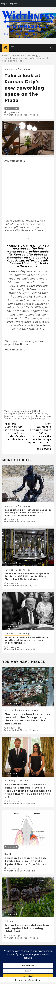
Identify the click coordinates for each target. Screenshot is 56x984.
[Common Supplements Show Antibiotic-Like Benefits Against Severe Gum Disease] (28, 830)
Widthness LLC (28, 26)
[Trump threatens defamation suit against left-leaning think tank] (28, 897)
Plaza (38, 416)
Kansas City (41, 414)
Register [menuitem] (14, 3)
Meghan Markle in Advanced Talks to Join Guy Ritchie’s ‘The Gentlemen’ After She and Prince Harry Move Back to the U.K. (27, 790)
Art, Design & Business (17, 781)
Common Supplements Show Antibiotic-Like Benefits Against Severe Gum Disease (26, 861)
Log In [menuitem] (4, 3)
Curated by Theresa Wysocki (23, 115)
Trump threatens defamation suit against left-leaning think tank (26, 928)
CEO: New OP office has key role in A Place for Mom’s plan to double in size (16, 431)
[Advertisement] (28, 190)
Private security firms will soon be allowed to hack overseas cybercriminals (26, 640)
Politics (8, 921)
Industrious (25, 414)
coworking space (22, 411)
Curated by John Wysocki (21, 522)
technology (38, 419)
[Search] (51, 48)
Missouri (10, 416)
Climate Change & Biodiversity (21, 710)
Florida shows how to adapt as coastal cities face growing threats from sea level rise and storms (27, 719)
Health (8, 854)
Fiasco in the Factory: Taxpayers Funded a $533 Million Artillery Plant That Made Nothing (27, 576)
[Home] (6, 48)
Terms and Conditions (28, 980)
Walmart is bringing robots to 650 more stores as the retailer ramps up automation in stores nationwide (40, 436)
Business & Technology (17, 69)
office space (25, 416)
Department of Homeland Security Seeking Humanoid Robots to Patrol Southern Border (28, 513)
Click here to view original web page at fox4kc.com (25, 343)
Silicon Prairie (22, 419)
